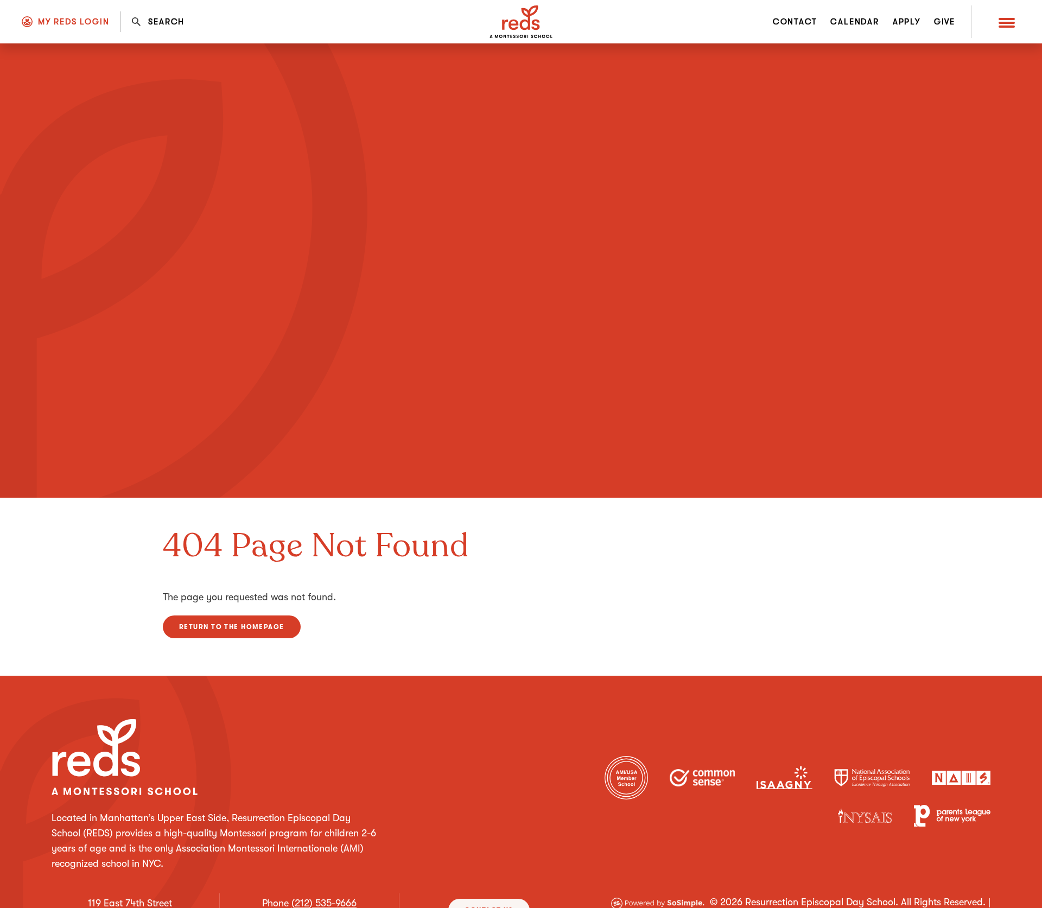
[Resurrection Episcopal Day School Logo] (521, 21)
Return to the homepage (231, 627)
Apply (906, 22)
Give (944, 22)
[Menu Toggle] (1006, 21)
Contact (795, 22)
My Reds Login (73, 22)
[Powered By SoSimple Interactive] (657, 902)
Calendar (854, 22)
